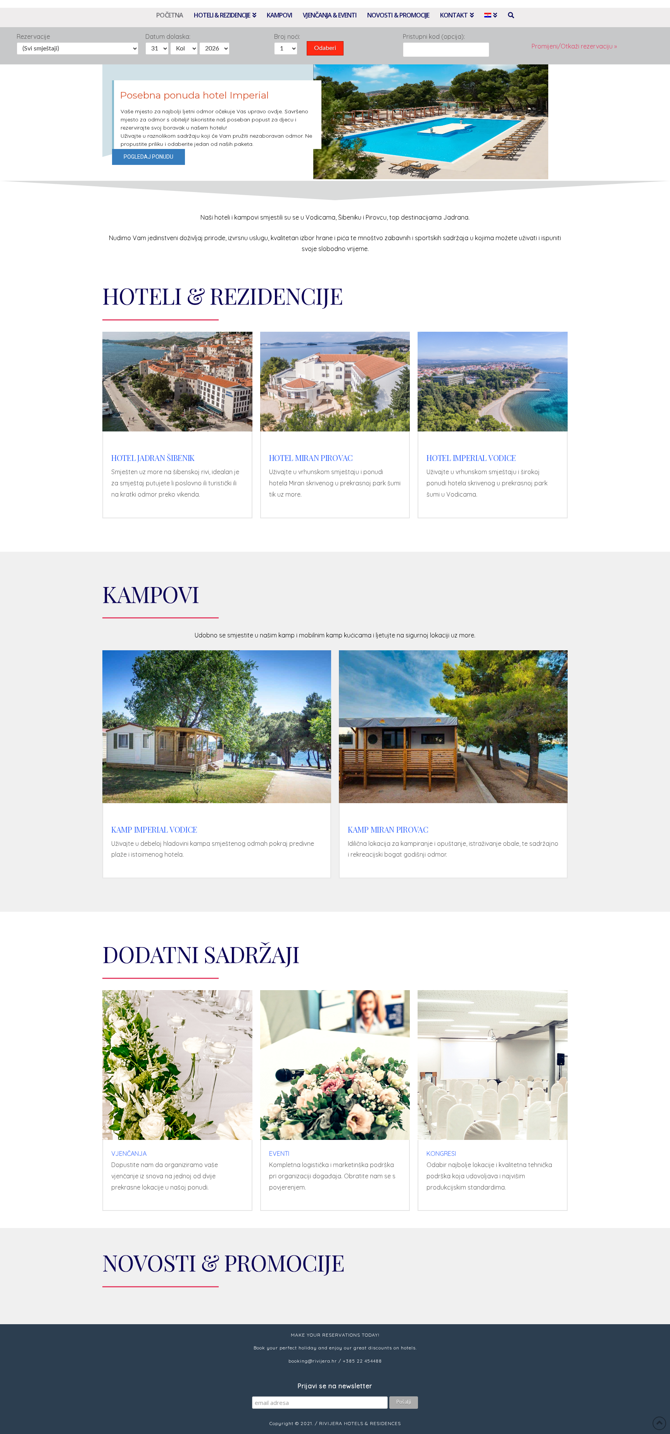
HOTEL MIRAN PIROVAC (311, 457)
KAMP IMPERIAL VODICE (154, 829)
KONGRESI (441, 1153)
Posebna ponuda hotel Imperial (194, 95)
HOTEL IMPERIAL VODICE (471, 457)
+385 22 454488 (362, 1361)
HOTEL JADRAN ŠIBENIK (153, 457)
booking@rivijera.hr (312, 1361)
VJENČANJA (129, 1153)
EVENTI (279, 1153)
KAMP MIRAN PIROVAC (388, 829)
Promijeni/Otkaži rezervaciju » (574, 46)
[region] (335, 122)
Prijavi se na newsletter (335, 1386)
